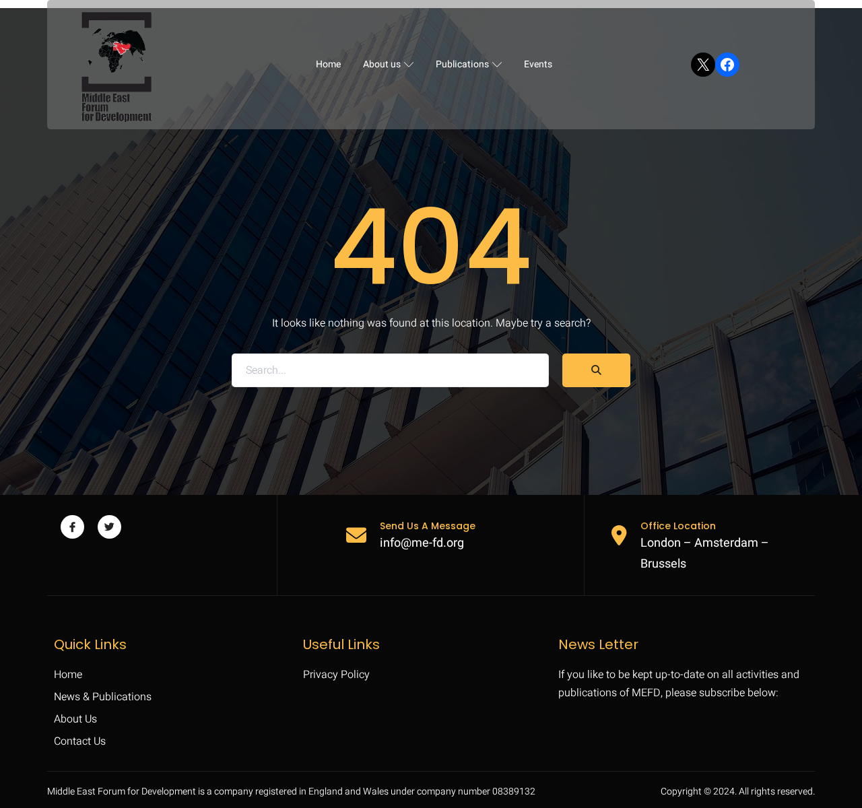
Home (328, 64)
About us (382, 64)
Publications (462, 64)
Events (538, 64)
